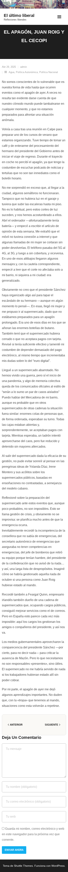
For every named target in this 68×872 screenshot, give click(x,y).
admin (23, 66)
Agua (11, 72)
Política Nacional (48, 72)
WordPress (58, 865)
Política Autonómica (27, 72)
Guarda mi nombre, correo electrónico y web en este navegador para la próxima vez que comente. (33, 834)
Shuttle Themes (23, 865)
